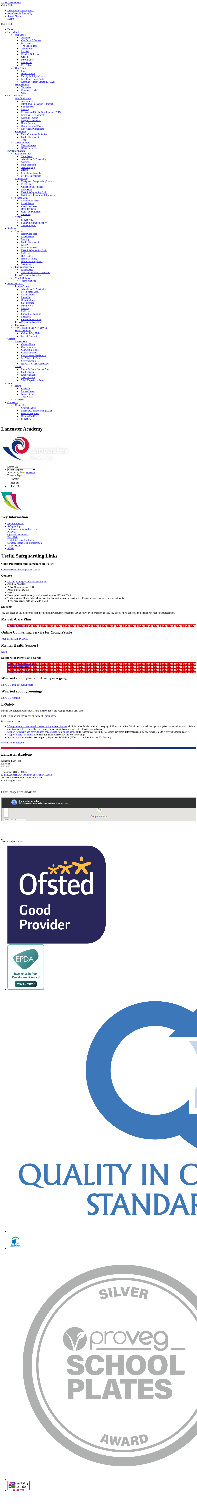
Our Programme (29, 347)
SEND (18, 217)
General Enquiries (30, 413)
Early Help (26, 189)
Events (10, 19)
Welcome (25, 37)
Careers (11, 338)
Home (10, 29)
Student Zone (27, 372)
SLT (23, 70)
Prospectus (26, 62)
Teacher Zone (28, 377)
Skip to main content (11, 2)
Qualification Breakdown (33, 355)
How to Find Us (29, 416)
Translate (30, 472)
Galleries (19, 399)
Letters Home (27, 294)
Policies (25, 51)
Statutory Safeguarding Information (38, 195)
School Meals (21, 198)
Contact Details (28, 408)
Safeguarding (21, 178)
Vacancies (26, 87)
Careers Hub (21, 341)
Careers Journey (29, 352)
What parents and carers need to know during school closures (37, 726)
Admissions (27, 48)
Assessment (27, 101)
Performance (27, 59)
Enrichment (20, 131)
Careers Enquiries (29, 361)
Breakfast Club (28, 209)
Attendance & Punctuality (19, 13)
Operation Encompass (32, 186)
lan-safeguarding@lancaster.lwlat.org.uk (26, 581)
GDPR (24, 170)
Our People (20, 68)
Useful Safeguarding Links (20, 10)
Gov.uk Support (29, 336)
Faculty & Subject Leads (33, 76)
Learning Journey (29, 117)
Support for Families (31, 314)
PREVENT (27, 184)
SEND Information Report (34, 222)
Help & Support (23, 330)
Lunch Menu (27, 203)
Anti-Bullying (28, 167)
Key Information (16, 151)
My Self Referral (29, 247)
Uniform (25, 162)
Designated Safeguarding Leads (36, 181)
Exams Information (24, 267)
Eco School (26, 65)
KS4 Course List (29, 148)
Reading (25, 109)
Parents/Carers (22, 286)
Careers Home (28, 344)
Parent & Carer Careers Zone (35, 369)
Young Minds (7, 639)
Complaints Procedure (32, 173)
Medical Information (31, 175)
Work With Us (22, 84)
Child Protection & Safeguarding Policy (20, 569)
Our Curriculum (15, 95)
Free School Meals (30, 200)
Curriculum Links (29, 350)
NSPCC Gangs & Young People (17, 684)
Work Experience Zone (32, 380)
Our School (13, 32)
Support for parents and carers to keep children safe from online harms (41, 732)
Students (11, 228)
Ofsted (24, 57)
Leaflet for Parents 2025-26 (20, 663)
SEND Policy (28, 220)
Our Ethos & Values (31, 40)
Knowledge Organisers (32, 128)
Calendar (25, 388)
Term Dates (26, 156)
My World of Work (30, 358)
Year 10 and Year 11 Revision (35, 272)
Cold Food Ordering (31, 211)
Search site (6, 841)
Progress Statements (31, 120)
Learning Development (32, 115)
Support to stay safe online (20, 734)
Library (24, 245)
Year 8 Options (22, 278)
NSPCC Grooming (10, 697)
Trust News (26, 397)
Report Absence (15, 16)
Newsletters (27, 394)
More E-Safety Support (12, 742)
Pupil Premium (28, 164)
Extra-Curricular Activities (34, 134)
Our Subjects (27, 106)
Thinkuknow (49, 716)
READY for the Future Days (35, 363)
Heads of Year (28, 73)
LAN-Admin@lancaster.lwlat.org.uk (27, 774)
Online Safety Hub (30, 333)
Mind (17, 639)
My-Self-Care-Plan (16, 625)
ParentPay (26, 214)
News (10, 383)
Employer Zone (28, 374)
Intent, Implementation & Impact (37, 104)
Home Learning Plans (31, 126)
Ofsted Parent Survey (31, 319)
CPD (23, 93)
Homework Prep (29, 233)
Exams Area (27, 269)
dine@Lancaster (29, 206)
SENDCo (26, 419)
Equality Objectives (30, 54)
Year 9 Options (22, 142)
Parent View (27, 305)
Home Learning (29, 123)
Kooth (4, 652)
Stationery (26, 264)
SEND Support (28, 225)
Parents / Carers (15, 283)
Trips (23, 139)
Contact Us (12, 402)
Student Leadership (30, 137)
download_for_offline (18, 666)
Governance (27, 43)
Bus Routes (26, 256)
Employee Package (30, 90)
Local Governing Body (32, 79)
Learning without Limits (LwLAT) (38, 81)
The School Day (29, 46)
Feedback (26, 316)
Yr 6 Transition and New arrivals (31, 327)
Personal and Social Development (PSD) (41, 112)
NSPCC (24, 639)
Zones (18, 366)
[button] (14, 24)
